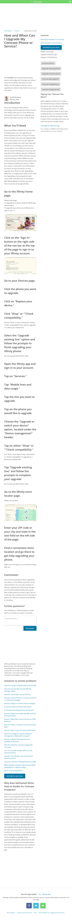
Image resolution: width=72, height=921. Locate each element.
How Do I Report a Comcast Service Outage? (19, 703)
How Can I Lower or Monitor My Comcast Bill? (20, 685)
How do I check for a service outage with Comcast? (18, 746)
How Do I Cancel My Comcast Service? (17, 694)
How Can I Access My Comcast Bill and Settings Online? (17, 690)
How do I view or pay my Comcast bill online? (20, 730)
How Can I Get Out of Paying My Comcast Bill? (20, 762)
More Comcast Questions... (13, 771)
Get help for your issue (15, 776)
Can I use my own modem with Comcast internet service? (18, 751)
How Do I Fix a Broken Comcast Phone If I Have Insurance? (18, 757)
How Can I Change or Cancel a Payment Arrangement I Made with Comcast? (18, 735)
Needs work (47, 894)
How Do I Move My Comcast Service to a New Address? (20, 720)
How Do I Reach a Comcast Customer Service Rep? (20, 726)
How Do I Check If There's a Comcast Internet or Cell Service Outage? (20, 699)
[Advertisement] (20, 62)
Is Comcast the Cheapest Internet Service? (19, 710)
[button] (70, 1)
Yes (39, 894)
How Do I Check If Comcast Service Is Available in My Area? (17, 740)
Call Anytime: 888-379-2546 (50, 126)
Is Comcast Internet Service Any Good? (17, 707)
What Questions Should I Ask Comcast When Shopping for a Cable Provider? (20, 766)
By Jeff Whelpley (15, 97)
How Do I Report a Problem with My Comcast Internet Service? (20, 715)
